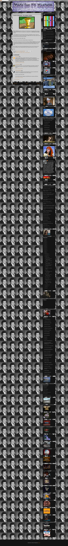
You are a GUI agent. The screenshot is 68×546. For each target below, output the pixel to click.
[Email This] (28, 51)
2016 (45, 242)
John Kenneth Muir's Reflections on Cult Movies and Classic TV (48, 343)
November (46, 255)
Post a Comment (16, 79)
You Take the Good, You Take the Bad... (48, 272)
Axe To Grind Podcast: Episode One (48, 182)
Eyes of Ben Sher (47, 335)
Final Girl (45, 337)
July (45, 287)
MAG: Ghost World (46, 212)
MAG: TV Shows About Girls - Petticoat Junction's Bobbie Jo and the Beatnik (49, 205)
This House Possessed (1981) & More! (48, 259)
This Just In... (47, 266)
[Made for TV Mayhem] (43, 46)
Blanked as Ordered (47, 326)
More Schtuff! (47, 273)
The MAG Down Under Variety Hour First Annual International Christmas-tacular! (48, 208)
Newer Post (15, 83)
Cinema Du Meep (47, 331)
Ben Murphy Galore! (48, 281)
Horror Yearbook (45, 389)
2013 (45, 246)
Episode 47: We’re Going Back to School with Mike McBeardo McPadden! (48, 40)
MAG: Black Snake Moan (47, 214)
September (47, 284)
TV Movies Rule (47, 257)
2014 (45, 245)
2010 (45, 250)
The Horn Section (47, 129)
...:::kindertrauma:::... (47, 319)
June (46, 288)
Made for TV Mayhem (45, 45)
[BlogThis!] (29, 51)
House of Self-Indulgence (48, 340)
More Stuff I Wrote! (48, 276)
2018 (45, 240)
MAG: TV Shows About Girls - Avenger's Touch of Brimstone (47, 211)
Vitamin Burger (46, 370)
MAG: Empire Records (46, 218)
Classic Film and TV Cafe (48, 120)
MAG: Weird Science (46, 217)
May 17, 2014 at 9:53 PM (19, 68)
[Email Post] (27, 51)
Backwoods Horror (47, 324)
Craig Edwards (17, 64)
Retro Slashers (45, 393)
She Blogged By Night (47, 357)
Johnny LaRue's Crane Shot (48, 345)
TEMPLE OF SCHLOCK (47, 362)
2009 (45, 251)
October (46, 256)
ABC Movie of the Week (19, 52)
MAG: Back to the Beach (47, 188)
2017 (45, 241)
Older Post (38, 83)
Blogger (39, 542)
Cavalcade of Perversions (48, 328)
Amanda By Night (18, 70)
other (23, 52)
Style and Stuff (46, 360)
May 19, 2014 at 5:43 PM (19, 77)
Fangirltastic (45, 387)
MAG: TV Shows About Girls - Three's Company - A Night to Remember (48, 194)
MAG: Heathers (45, 220)
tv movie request (27, 52)
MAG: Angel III (45, 197)
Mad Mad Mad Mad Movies (48, 349)
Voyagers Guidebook (47, 372)
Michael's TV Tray (47, 125)
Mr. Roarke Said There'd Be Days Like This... (48, 265)
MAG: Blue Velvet (45, 215)
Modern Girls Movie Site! (47, 392)
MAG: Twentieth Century (47, 201)
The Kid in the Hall (47, 366)
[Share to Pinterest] (32, 51)
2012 (45, 247)
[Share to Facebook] (31, 51)
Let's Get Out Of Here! (47, 347)
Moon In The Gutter (47, 351)
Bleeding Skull (45, 386)
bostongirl (17, 56)
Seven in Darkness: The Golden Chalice (48, 263)
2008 (45, 252)
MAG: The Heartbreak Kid (47, 221)
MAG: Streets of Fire (46, 225)
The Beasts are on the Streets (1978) (48, 275)
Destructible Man (47, 333)
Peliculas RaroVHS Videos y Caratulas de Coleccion (48, 355)
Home (27, 83)
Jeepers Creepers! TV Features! (48, 279)
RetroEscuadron (46, 127)
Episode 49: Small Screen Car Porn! (48, 33)
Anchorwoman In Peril (47, 322)
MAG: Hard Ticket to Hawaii (47, 192)
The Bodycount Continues (47, 395)
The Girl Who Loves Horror (48, 364)
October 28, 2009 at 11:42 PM (19, 62)
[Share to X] (30, 51)
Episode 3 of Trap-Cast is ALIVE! (48, 31)
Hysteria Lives (45, 390)
